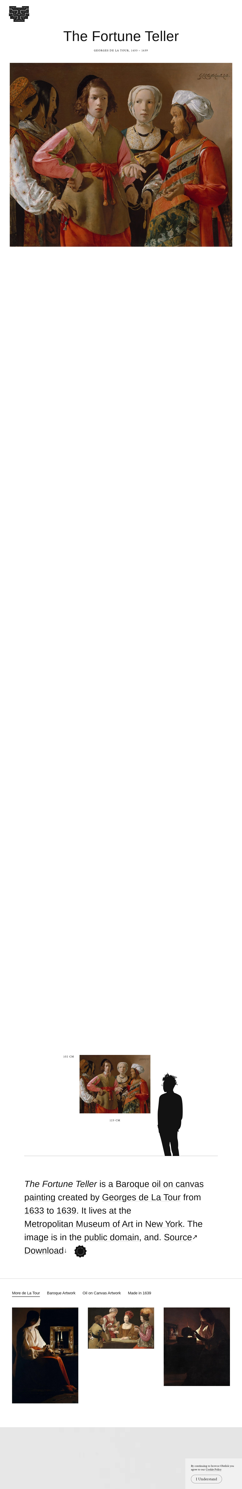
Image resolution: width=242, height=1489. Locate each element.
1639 (66, 1211)
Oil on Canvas (178, 1184)
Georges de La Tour (111, 50)
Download (44, 1251)
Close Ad (217, 900)
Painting (39, 1197)
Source (178, 1237)
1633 (34, 1211)
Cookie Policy (213, 1469)
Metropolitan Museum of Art (78, 1224)
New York (163, 1224)
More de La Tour (26, 1293)
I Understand (206, 1479)
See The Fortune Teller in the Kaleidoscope (80, 1251)
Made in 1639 (139, 1293)
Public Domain (111, 1237)
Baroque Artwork (61, 1293)
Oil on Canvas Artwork (102, 1293)
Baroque (132, 1184)
